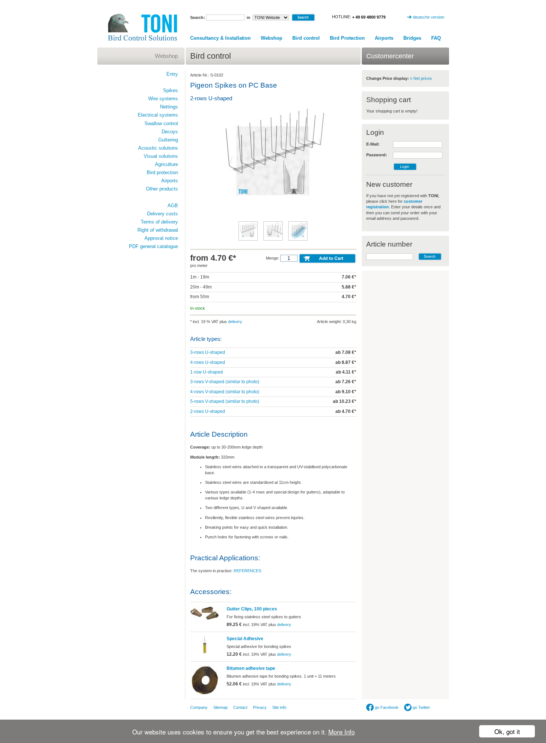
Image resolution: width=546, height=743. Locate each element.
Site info (279, 707)
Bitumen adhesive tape (251, 668)
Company (199, 707)
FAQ (436, 38)
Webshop (271, 38)
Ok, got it (507, 731)
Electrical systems (158, 115)
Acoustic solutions (158, 148)
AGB (173, 205)
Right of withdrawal (157, 230)
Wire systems (163, 98)
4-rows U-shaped (207, 362)
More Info (341, 731)
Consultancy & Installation (220, 38)
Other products (162, 189)
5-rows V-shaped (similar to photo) (224, 401)
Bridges (412, 38)
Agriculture (166, 164)
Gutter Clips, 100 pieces (252, 609)
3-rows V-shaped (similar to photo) (224, 381)
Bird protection (162, 172)
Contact (240, 707)
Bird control (306, 38)
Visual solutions (161, 156)
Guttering (168, 140)
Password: (376, 155)
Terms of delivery (159, 222)
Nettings (169, 107)
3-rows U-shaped (207, 352)
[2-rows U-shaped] (273, 214)
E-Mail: (373, 144)
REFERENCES (247, 570)
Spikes (170, 90)
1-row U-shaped (206, 372)
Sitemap (220, 707)
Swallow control (161, 123)
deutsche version (428, 17)
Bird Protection (347, 38)
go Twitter (421, 707)
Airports (384, 38)
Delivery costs (162, 213)
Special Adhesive (245, 638)
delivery (235, 321)
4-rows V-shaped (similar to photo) (224, 391)
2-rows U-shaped (207, 411)
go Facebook (386, 707)
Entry (172, 74)
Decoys (170, 131)
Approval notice (161, 238)
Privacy (260, 707)
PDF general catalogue (153, 246)
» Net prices (421, 78)
